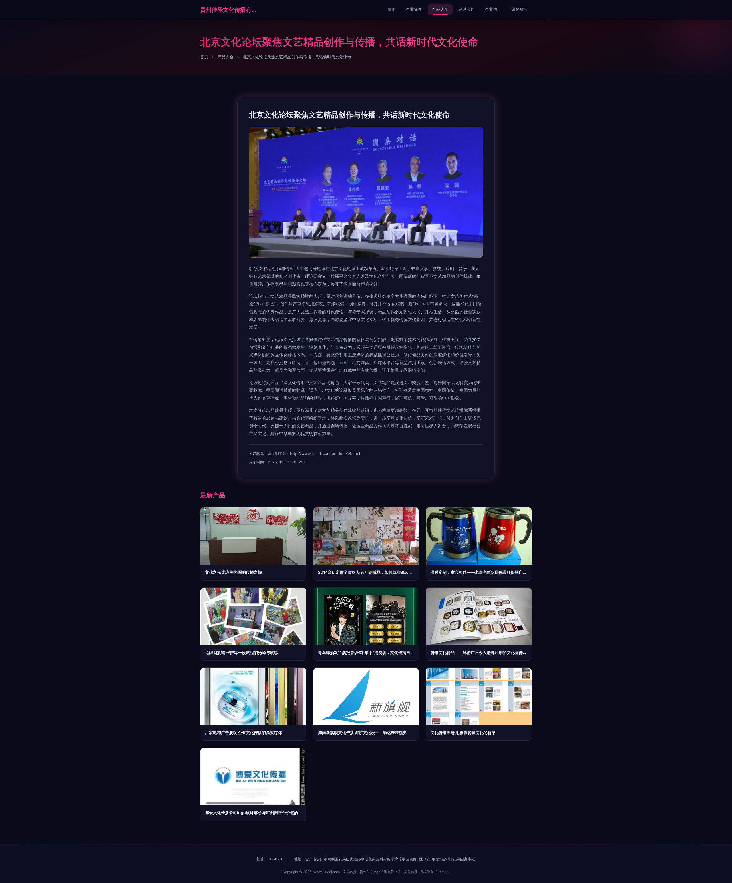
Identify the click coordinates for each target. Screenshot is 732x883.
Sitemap (442, 872)
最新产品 (212, 495)
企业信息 (493, 9)
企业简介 (414, 9)
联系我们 (467, 9)
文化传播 (350, 872)
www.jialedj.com (326, 872)
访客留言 (519, 9)
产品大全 (440, 9)
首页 (392, 9)
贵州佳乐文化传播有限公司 (228, 9)
